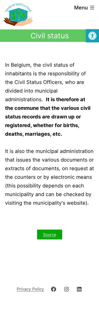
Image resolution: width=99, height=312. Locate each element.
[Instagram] (66, 289)
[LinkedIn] (79, 289)
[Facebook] (53, 289)
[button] (92, 35)
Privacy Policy (30, 288)
